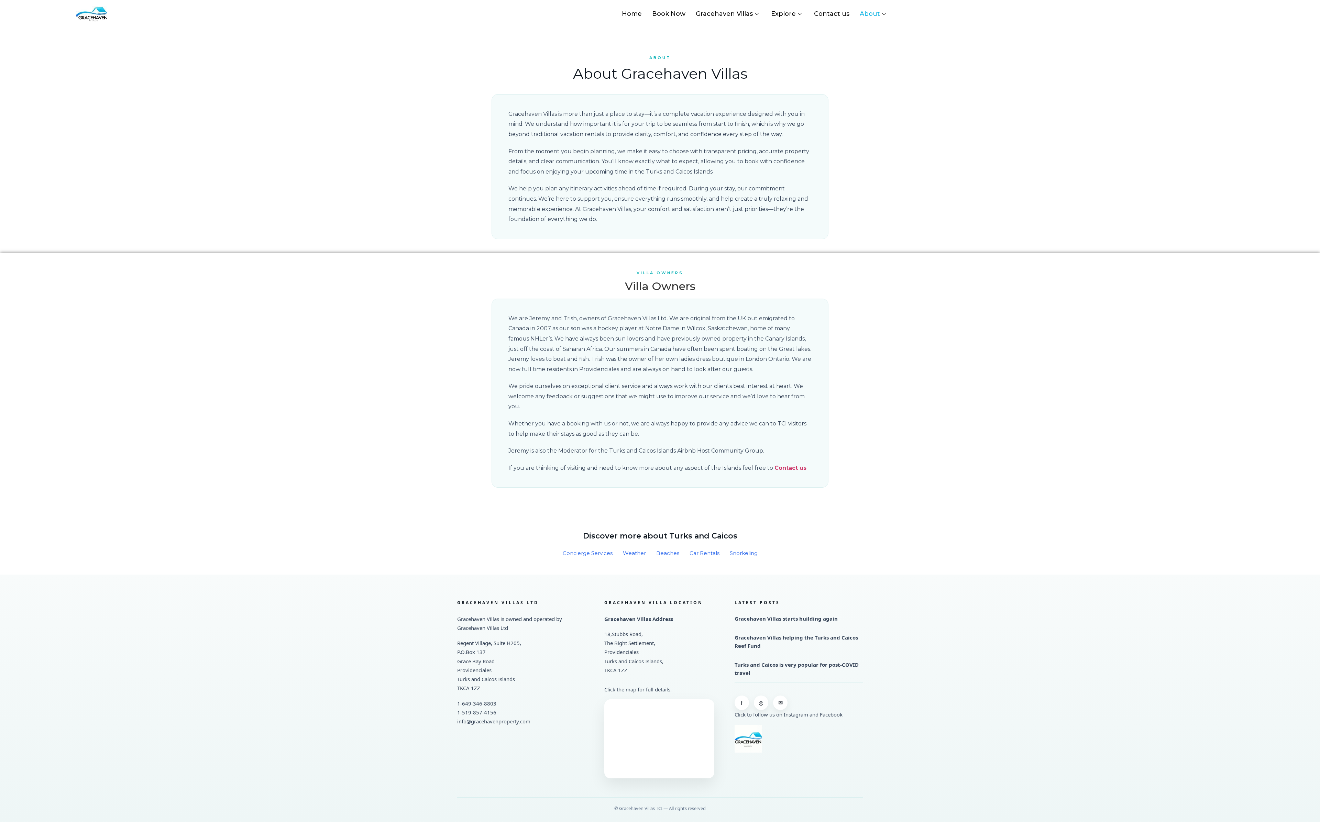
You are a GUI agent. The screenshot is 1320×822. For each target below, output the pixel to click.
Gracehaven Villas (724, 14)
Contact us (831, 14)
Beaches (667, 553)
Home (632, 14)
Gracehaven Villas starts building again (786, 618)
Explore (783, 14)
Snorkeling (744, 553)
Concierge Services (588, 553)
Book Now (668, 14)
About (870, 14)
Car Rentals (704, 553)
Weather (634, 553)
